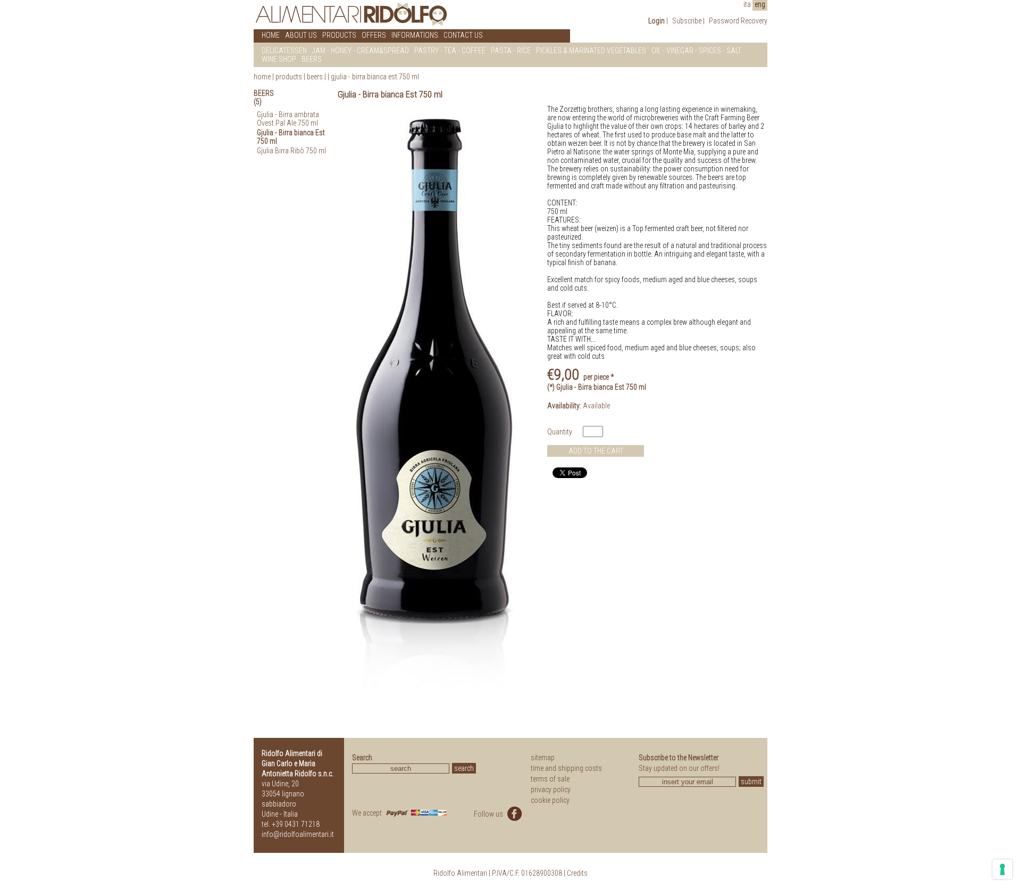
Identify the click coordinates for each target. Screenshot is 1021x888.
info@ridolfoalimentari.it (298, 834)
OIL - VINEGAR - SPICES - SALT (696, 50)
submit (751, 781)
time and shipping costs (566, 768)
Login (656, 21)
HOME (271, 35)
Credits (577, 873)
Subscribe (686, 21)
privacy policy (551, 789)
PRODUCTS (339, 35)
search (464, 768)
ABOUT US (301, 35)
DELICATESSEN (284, 50)
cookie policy (550, 800)
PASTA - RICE (511, 50)
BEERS (312, 59)
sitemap (543, 757)
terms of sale (550, 779)
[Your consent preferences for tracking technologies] (1002, 869)
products (288, 76)
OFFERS (374, 35)
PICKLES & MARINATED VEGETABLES (591, 50)
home (262, 76)
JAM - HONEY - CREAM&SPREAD (360, 50)
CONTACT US (463, 35)
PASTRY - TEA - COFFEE (450, 50)
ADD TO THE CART (595, 451)
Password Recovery (738, 21)
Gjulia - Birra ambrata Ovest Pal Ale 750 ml (288, 118)
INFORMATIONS (414, 35)
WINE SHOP (279, 59)
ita (747, 4)
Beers (315, 76)
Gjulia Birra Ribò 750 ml (291, 150)
